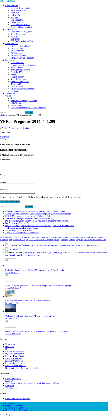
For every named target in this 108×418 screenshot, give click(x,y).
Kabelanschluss (17, 67)
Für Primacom (16, 53)
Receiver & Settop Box (15, 351)
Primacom (15, 17)
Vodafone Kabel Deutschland (23, 8)
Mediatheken (4, 240)
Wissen (8, 96)
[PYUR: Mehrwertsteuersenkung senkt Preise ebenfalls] (10, 296)
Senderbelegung (17, 77)
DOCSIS (23, 237)
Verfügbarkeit (11, 29)
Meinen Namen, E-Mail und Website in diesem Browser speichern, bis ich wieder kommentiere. (42, 197)
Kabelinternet (81, 237)
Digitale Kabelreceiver (14, 354)
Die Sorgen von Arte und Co (17, 223)
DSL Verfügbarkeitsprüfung (22, 41)
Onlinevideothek (18, 240)
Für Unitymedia (17, 51)
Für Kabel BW (17, 48)
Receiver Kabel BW (13, 358)
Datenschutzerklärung (14, 405)
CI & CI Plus (16, 103)
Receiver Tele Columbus (15, 365)
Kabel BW (15, 13)
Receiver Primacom (13, 363)
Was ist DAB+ (17, 105)
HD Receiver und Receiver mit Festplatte (22, 368)
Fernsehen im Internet (20, 81)
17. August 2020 (12, 288)
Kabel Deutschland (18, 10)
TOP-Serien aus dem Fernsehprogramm (21, 228)
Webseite (4, 189)
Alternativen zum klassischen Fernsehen (22, 233)
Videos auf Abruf (100, 240)
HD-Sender (35, 237)
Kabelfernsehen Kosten (20, 24)
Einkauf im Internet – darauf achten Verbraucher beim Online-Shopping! (35, 211)
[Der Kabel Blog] (7, 1)
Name (2, 175)
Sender (13, 74)
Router (13, 98)
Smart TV (43, 240)
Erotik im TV (16, 72)
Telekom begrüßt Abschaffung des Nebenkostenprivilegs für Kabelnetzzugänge (38, 214)
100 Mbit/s (3, 237)
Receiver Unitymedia (14, 361)
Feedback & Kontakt (14, 408)
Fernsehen (9, 60)
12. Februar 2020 (12, 334)
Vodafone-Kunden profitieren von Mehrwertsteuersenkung (29, 218)
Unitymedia (15, 15)
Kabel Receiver (11, 43)
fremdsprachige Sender (20, 70)
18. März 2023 (11, 272)
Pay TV (25, 240)
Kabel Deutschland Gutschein (17, 398)
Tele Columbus (17, 20)
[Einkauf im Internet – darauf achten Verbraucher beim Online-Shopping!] (10, 266)
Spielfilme (50, 240)
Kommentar (5, 159)
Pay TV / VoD (17, 86)
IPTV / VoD (16, 84)
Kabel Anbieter (11, 5)
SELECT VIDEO (34, 240)
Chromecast (15, 91)
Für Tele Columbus (19, 55)
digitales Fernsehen (13, 237)
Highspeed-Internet (46, 237)
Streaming (57, 240)
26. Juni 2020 (11, 303)
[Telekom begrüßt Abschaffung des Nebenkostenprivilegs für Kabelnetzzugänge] (10, 281)
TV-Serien (72, 240)
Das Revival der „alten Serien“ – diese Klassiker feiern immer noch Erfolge (36, 221)
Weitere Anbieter (17, 22)
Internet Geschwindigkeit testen (24, 100)
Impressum (9, 403)
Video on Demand (89, 240)
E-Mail (3, 182)
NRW (10, 240)
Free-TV (29, 237)
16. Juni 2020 (11, 318)
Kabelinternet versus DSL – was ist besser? (28, 108)
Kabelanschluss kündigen (21, 27)
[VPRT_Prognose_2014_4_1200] (14, 128)
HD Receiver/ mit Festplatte (22, 58)
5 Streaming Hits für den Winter (18, 230)
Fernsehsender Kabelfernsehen (23, 65)
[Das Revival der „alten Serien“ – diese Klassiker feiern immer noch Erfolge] (10, 327)
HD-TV (8, 349)
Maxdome (100, 237)
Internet (54, 237)
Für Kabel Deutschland (20, 46)
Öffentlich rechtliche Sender (22, 89)
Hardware (9, 346)
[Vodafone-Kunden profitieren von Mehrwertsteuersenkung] (10, 311)
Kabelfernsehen (17, 62)
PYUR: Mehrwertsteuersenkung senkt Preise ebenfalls (27, 216)
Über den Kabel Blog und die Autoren (21, 410)
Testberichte (10, 93)
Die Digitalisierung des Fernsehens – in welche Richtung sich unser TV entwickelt (39, 225)
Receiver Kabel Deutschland (17, 356)
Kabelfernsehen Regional (21, 32)
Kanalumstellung (91, 237)
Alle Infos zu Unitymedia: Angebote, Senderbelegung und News (32, 383)
